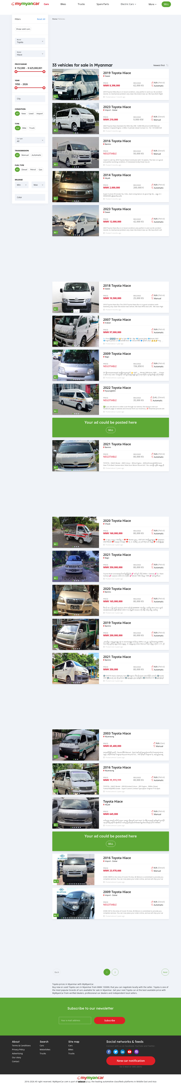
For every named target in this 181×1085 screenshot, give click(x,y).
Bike (24, 128)
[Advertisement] (30, 248)
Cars (46, 4)
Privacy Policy (18, 1049)
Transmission (22, 150)
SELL (166, 4)
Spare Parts (103, 4)
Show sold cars (23, 29)
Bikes (63, 4)
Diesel (24, 169)
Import (39, 113)
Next (165, 972)
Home (54, 19)
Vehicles (62, 19)
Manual (25, 155)
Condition (20, 109)
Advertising (17, 1053)
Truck (32, 128)
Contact (15, 1061)
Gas (40, 169)
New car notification (131, 1061)
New (23, 113)
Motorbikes (45, 1049)
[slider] (16, 71)
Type (17, 123)
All (17, 113)
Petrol (33, 169)
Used (31, 113)
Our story (16, 1057)
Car (17, 128)
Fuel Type (19, 165)
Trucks (81, 4)
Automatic (36, 155)
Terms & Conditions (21, 1045)
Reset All (41, 19)
